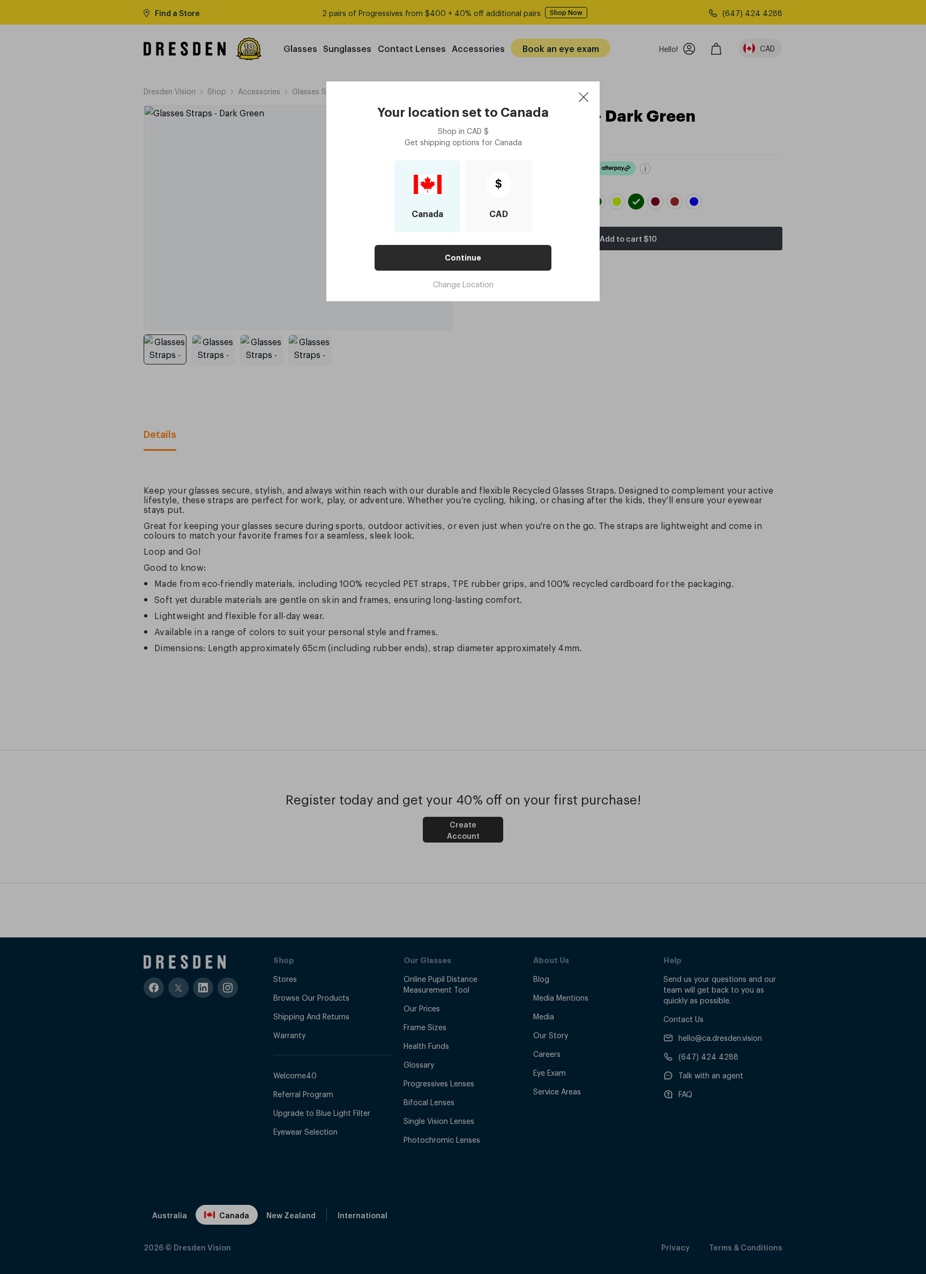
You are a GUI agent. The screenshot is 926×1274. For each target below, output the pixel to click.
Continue (463, 258)
